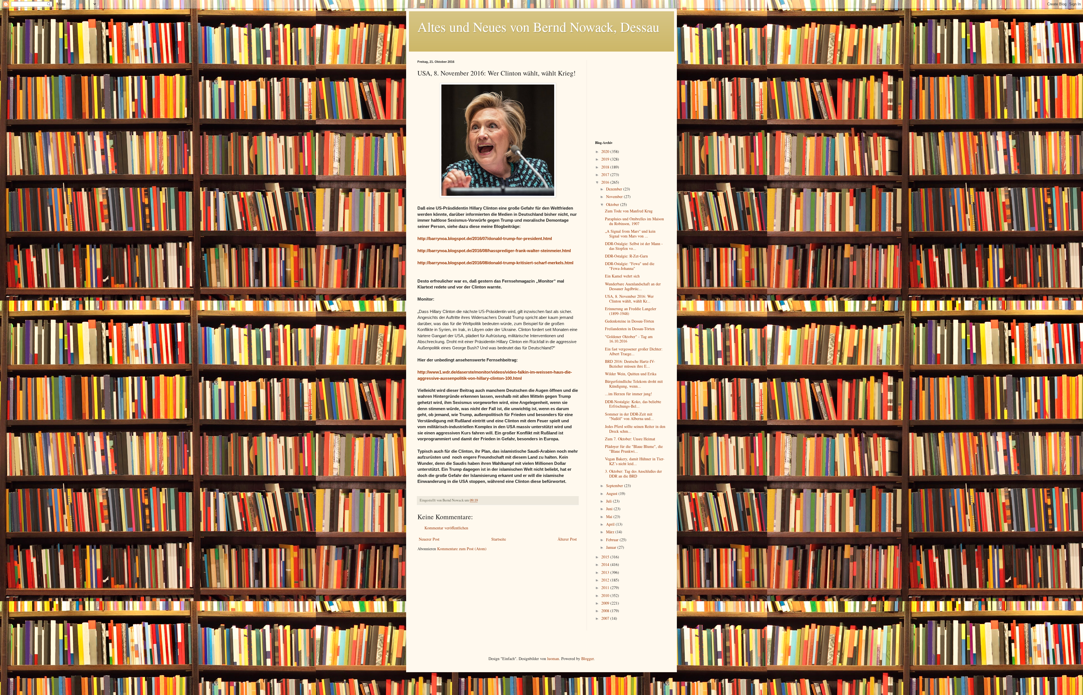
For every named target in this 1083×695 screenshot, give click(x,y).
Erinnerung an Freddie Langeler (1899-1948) (630, 311)
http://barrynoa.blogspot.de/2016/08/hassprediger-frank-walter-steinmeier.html (494, 250)
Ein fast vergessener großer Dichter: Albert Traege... (633, 351)
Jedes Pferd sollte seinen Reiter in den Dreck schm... (635, 429)
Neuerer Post (429, 539)
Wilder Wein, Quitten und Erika (630, 373)
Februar (613, 539)
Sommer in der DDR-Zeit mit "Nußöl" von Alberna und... (629, 416)
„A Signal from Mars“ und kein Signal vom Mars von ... (630, 233)
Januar (611, 547)
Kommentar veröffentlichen (446, 527)
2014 (605, 564)
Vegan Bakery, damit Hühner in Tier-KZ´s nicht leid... (634, 461)
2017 (605, 174)
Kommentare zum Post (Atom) (462, 548)
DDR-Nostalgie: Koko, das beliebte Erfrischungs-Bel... (633, 404)
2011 (605, 587)
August (612, 493)
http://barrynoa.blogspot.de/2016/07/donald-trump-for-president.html (484, 238)
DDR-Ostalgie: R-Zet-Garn (626, 256)
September (615, 485)
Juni (610, 508)
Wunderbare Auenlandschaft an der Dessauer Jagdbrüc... (633, 286)
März (610, 531)
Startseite (498, 539)
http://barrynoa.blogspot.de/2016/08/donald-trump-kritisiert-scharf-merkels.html (495, 262)
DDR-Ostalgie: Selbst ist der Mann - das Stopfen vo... (634, 246)
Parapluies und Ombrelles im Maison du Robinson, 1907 (634, 221)
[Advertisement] (630, 95)
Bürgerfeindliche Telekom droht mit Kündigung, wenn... (634, 384)
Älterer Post (567, 539)
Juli (609, 501)
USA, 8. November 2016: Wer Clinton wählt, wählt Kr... (629, 299)
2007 (605, 618)
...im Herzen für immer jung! (628, 393)
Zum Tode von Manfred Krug (629, 211)
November (615, 196)
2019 (605, 159)
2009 (605, 603)
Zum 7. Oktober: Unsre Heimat (630, 438)
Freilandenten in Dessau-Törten (630, 328)
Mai (609, 516)
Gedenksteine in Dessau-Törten (629, 321)
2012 (605, 580)
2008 (605, 610)
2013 (605, 572)
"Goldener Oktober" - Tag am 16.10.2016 (629, 339)
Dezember (614, 189)
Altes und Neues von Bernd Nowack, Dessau (538, 26)
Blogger (587, 658)
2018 (605, 167)
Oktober (613, 204)
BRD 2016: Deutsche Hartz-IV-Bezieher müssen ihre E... (630, 364)
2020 (605, 151)
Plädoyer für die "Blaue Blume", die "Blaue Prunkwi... (634, 449)
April (611, 524)
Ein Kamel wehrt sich (622, 276)
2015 (605, 556)
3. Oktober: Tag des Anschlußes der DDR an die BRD (633, 473)
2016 (605, 182)
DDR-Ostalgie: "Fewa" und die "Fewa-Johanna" (629, 266)
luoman (553, 658)
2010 (605, 595)
